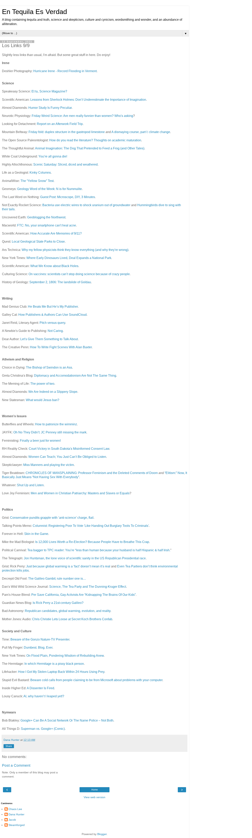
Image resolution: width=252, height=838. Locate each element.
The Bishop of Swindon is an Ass (49, 367)
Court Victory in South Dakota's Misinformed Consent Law (69, 448)
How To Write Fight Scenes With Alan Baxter (61, 347)
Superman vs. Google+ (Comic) (43, 728)
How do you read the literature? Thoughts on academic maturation (95, 140)
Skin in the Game (36, 533)
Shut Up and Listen (30, 485)
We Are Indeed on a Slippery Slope (52, 391)
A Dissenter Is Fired (40, 688)
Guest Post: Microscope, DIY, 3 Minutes (67, 197)
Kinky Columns (40, 172)
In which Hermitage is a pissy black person (54, 663)
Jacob (12, 819)
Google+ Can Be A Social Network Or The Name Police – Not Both (66, 720)
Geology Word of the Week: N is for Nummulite (49, 189)
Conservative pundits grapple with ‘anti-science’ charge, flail (52, 517)
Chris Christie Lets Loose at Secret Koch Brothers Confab (72, 619)
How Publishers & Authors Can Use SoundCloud (52, 314)
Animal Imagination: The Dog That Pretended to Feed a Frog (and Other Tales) (89, 148)
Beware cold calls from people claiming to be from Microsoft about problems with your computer (96, 680)
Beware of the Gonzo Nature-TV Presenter (39, 639)
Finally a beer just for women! (40, 440)
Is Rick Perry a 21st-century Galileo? (58, 602)
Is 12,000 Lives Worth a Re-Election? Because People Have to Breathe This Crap (92, 542)
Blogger (102, 834)
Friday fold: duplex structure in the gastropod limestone (67, 132)
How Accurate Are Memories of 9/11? (56, 233)
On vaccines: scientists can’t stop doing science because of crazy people (79, 274)
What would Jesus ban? (42, 400)
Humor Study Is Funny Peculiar (50, 107)
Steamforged (16, 825)
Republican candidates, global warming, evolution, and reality (67, 611)
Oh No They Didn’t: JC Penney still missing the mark (49, 432)
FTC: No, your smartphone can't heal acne (46, 225)
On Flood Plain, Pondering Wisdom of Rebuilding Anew (65, 655)
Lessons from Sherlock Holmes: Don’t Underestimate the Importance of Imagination (88, 99)
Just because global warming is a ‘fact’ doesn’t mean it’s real (68, 566)
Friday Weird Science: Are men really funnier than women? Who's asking (82, 115)
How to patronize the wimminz (56, 424)
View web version (94, 797)
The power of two (42, 383)
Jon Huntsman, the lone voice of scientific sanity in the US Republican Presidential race (85, 558)
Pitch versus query (52, 322)
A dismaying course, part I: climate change (140, 132)
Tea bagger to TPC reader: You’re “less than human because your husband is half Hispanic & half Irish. (98, 550)
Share (9, 746)
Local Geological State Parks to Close (38, 241)
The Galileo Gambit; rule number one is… (57, 578)
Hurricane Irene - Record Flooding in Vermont (65, 71)
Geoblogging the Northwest (46, 217)
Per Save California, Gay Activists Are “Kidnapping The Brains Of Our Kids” (83, 594)
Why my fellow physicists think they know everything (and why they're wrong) (75, 249)
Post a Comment (16, 765)
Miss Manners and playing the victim (48, 464)
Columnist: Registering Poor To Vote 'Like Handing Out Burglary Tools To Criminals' (91, 525)
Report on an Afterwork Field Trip (60, 124)
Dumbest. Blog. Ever (38, 647)
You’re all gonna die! (52, 156)
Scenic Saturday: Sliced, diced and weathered (65, 164)
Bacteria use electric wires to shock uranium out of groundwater (86, 205)
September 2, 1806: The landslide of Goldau (60, 282)
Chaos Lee (15, 809)
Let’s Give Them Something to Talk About (49, 339)
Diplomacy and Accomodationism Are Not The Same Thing (75, 375)
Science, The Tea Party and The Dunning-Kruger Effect (87, 586)
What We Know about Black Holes (54, 266)
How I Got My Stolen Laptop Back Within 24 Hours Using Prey (61, 671)
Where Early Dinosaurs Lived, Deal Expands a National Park (68, 258)
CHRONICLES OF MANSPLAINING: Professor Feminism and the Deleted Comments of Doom (92, 473)
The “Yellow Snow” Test (37, 180)
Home (94, 789)
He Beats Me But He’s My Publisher (53, 306)
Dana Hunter (16, 814)
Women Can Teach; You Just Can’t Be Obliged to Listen (67, 456)
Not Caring (55, 330)
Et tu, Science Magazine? (49, 91)
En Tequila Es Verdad (34, 11)
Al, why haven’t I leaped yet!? (43, 696)
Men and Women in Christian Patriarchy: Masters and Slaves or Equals (80, 493)
